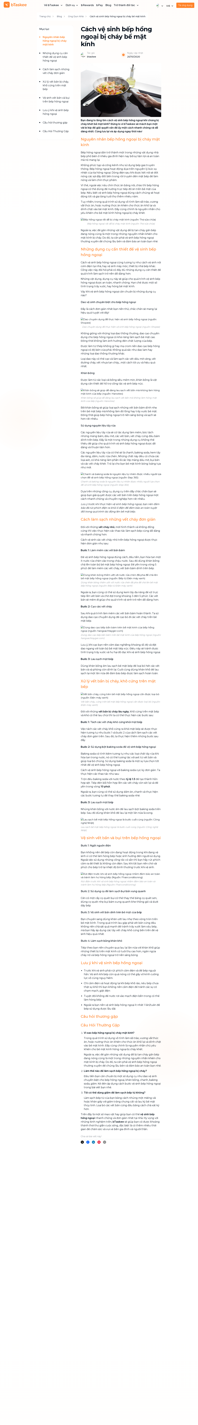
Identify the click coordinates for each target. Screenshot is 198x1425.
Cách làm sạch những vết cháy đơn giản (56, 71)
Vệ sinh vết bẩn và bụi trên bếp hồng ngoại (56, 99)
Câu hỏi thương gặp (55, 122)
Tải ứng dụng (185, 5)
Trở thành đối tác (124, 5)
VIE (168, 5)
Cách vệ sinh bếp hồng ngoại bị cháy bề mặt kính (117, 16)
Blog (108, 5)
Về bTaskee (51, 5)
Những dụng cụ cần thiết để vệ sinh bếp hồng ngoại (55, 57)
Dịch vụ (70, 5)
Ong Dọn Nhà (76, 16)
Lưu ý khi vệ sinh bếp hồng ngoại (56, 112)
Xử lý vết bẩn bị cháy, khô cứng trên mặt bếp (56, 85)
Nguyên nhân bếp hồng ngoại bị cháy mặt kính (55, 41)
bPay (99, 5)
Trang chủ (45, 16)
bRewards (87, 5)
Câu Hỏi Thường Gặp (56, 131)
